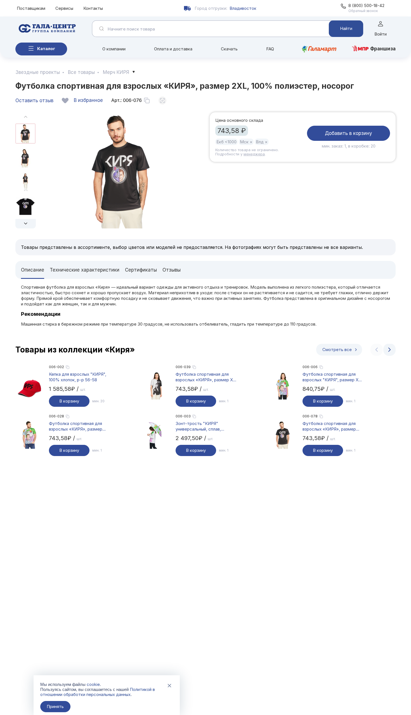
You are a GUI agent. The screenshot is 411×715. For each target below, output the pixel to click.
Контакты (93, 8)
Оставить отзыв (34, 100)
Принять (55, 706)
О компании (114, 49)
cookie (93, 684)
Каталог (46, 48)
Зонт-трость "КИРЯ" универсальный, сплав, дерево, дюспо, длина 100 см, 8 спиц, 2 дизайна (206, 426)
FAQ (270, 49)
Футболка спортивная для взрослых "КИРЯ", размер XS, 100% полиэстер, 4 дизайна (332, 377)
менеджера (254, 154)
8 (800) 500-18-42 (366, 5)
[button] (25, 223)
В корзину (69, 401)
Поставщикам (31, 8)
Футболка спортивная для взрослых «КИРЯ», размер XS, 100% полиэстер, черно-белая (206, 377)
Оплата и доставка (173, 49)
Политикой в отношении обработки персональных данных (97, 692)
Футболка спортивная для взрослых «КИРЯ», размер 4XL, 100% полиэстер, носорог (329, 426)
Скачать (229, 49)
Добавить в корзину (348, 133)
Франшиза (383, 49)
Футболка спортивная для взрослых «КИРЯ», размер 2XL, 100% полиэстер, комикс (79, 426)
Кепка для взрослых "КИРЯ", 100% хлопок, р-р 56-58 (77, 376)
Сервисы (64, 8)
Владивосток (243, 8)
